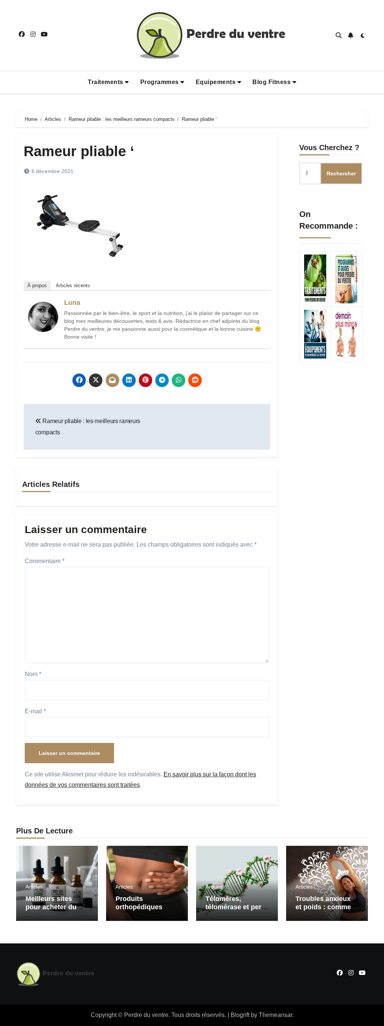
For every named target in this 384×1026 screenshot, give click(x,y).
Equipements (216, 82)
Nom (33, 674)
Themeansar (275, 1015)
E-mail (35, 711)
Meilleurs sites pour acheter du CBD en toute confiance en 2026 (55, 911)
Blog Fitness (272, 82)
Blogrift (240, 1015)
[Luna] (43, 316)
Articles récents (73, 285)
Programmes (160, 82)
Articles (34, 886)
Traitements (106, 82)
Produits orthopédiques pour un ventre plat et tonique (146, 911)
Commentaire (44, 561)
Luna (72, 302)
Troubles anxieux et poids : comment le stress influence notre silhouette (326, 911)
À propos (37, 285)
